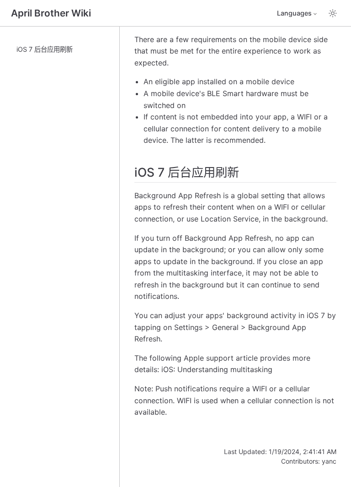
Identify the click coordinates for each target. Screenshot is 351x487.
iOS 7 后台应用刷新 (44, 49)
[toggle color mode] (332, 13)
